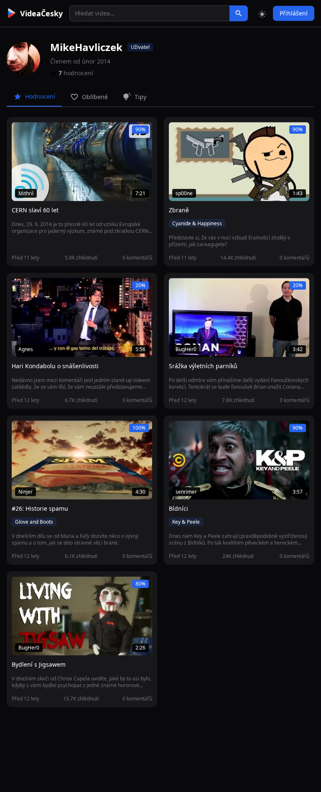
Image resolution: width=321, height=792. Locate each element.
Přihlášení (294, 13)
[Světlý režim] (262, 13)
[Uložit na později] (36, 132)
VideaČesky (41, 13)
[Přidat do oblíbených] (21, 132)
